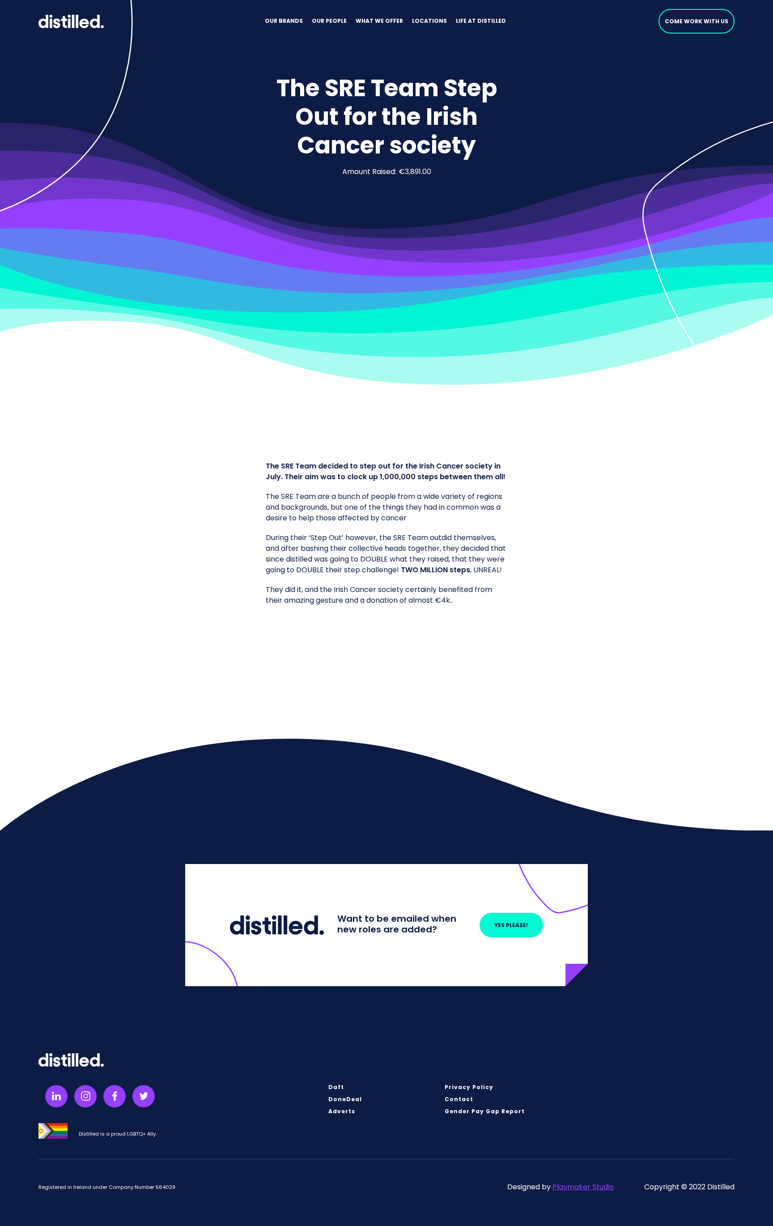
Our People (329, 21)
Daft (336, 1087)
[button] (284, 21)
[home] (70, 21)
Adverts (341, 1111)
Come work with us (696, 21)
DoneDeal (345, 1099)
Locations (429, 21)
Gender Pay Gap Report (485, 1111)
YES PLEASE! (511, 925)
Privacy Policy (469, 1087)
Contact (459, 1099)
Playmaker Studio (583, 1187)
